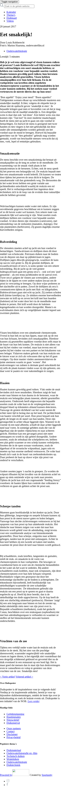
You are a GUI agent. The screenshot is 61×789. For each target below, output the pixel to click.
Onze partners (14, 728)
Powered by (6, 775)
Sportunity (47, 775)
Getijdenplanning (15, 714)
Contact (10, 731)
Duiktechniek (13, 765)
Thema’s (11, 15)
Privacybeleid (13, 737)
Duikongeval (13, 722)
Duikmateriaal (14, 750)
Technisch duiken (16, 756)
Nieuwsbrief (13, 720)
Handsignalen (14, 717)
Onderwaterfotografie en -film (22, 753)
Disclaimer (12, 734)
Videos (10, 20)
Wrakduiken (13, 759)
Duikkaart (12, 18)
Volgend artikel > (24, 676)
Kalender (11, 12)
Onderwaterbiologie (17, 51)
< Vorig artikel (7, 676)
